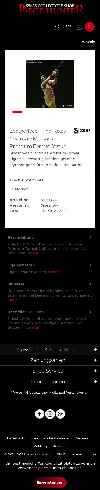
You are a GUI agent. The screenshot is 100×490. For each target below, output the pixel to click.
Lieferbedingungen (22, 438)
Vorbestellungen (57, 438)
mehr (33, 253)
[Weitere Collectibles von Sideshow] (82, 131)
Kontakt (59, 446)
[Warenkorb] (90, 27)
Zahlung (40, 446)
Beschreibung (21, 237)
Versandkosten (77, 392)
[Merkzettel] (68, 27)
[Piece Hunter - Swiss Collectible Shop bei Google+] (60, 415)
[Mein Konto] (79, 27)
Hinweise (16, 284)
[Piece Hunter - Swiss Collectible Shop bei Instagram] (50, 415)
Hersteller (17, 312)
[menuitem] (10, 27)
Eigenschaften (21, 265)
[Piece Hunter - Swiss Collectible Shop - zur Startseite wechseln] (50, 9)
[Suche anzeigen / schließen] (58, 27)
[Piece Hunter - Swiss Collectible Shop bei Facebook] (39, 415)
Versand (82, 438)
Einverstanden (50, 482)
